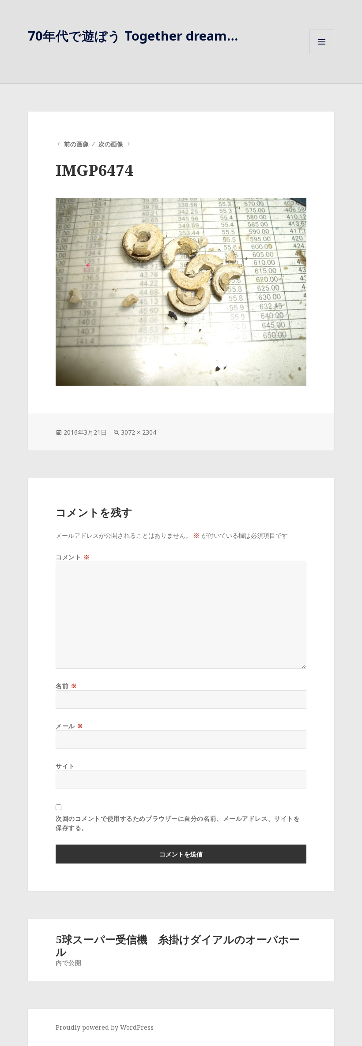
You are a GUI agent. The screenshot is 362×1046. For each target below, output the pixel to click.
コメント (73, 557)
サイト (65, 766)
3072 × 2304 (138, 432)
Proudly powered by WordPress (105, 1027)
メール (69, 726)
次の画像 (110, 144)
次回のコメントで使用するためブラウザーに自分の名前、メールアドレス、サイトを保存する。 (178, 823)
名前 (66, 685)
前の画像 (76, 144)
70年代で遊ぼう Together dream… (133, 35)
